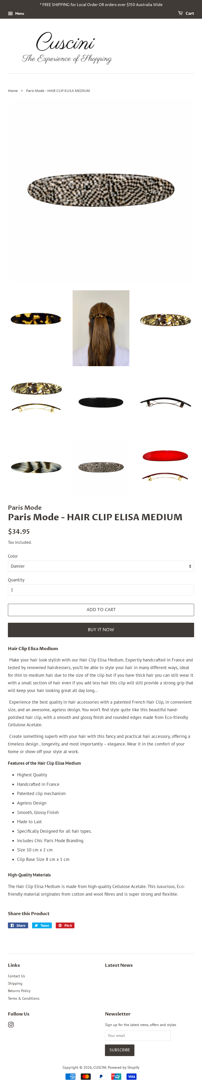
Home (13, 91)
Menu (19, 13)
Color (13, 556)
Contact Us (16, 975)
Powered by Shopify (123, 1067)
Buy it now (101, 630)
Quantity (16, 580)
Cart (189, 13)
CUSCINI (99, 1067)
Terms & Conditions (23, 998)
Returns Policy (19, 990)
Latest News (119, 965)
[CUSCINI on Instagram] (11, 1025)
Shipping (15, 983)
